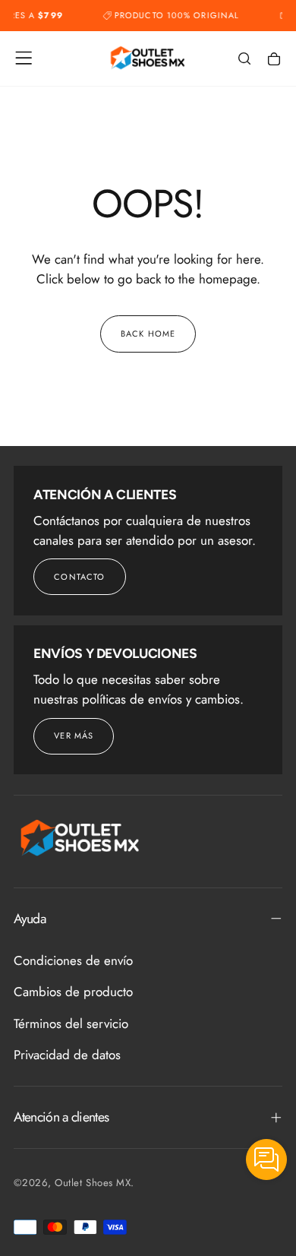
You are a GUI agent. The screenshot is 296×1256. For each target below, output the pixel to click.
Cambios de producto (73, 991)
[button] (23, 58)
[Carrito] (274, 59)
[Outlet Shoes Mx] (80, 838)
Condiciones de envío (73, 960)
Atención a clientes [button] (61, 1117)
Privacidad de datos (67, 1055)
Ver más (73, 735)
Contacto (79, 577)
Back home (148, 333)
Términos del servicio (71, 1023)
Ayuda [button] (30, 919)
